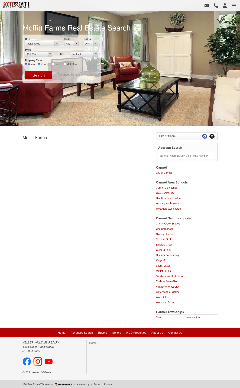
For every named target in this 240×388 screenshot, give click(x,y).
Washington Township (168, 203)
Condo (44, 64)
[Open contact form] (207, 5)
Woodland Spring (165, 302)
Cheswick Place (164, 228)
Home (31, 64)
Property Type (33, 60)
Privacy (108, 384)
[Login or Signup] (225, 5)
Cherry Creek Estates (168, 223)
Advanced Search (69, 74)
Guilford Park (163, 249)
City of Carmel (164, 172)
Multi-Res (71, 64)
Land (57, 64)
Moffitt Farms (163, 271)
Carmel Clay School (167, 187)
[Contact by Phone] (216, 5)
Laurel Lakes (163, 265)
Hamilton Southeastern (168, 198)
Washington (193, 317)
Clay (158, 317)
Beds (67, 39)
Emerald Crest (164, 244)
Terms (97, 384)
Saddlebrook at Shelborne (170, 276)
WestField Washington (168, 208)
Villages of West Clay (167, 286)
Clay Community (165, 193)
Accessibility (82, 384)
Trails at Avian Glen (167, 281)
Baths (87, 39)
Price (28, 49)
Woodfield (161, 297)
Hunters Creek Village (168, 255)
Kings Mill (161, 260)
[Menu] (234, 5)
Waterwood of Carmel (168, 292)
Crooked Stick (163, 239)
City (27, 39)
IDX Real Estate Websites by (38, 384)
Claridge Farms (164, 234)
